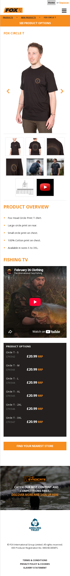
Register (64, 2)
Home (51, 2)
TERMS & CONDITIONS (35, 560)
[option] (35, 86)
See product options (35, 23)
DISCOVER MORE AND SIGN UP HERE (34, 494)
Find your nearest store (35, 446)
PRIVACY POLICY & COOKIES (35, 563)
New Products (28, 17)
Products (8, 17)
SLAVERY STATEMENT (35, 567)
